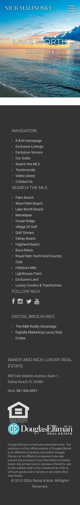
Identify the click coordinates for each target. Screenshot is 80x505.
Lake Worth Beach (29, 209)
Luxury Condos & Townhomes (39, 285)
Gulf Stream (25, 233)
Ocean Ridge (25, 221)
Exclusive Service (29, 152)
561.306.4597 (26, 391)
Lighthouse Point (29, 274)
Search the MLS (28, 164)
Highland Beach (28, 244)
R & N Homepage (29, 141)
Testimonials (26, 170)
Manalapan (24, 215)
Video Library (25, 176)
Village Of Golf (26, 227)
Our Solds (23, 158)
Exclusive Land (27, 279)
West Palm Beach (29, 203)
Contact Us (24, 182)
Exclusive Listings (29, 146)
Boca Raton (24, 250)
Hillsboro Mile (26, 268)
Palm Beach (25, 197)
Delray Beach (26, 238)
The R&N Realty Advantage (36, 326)
